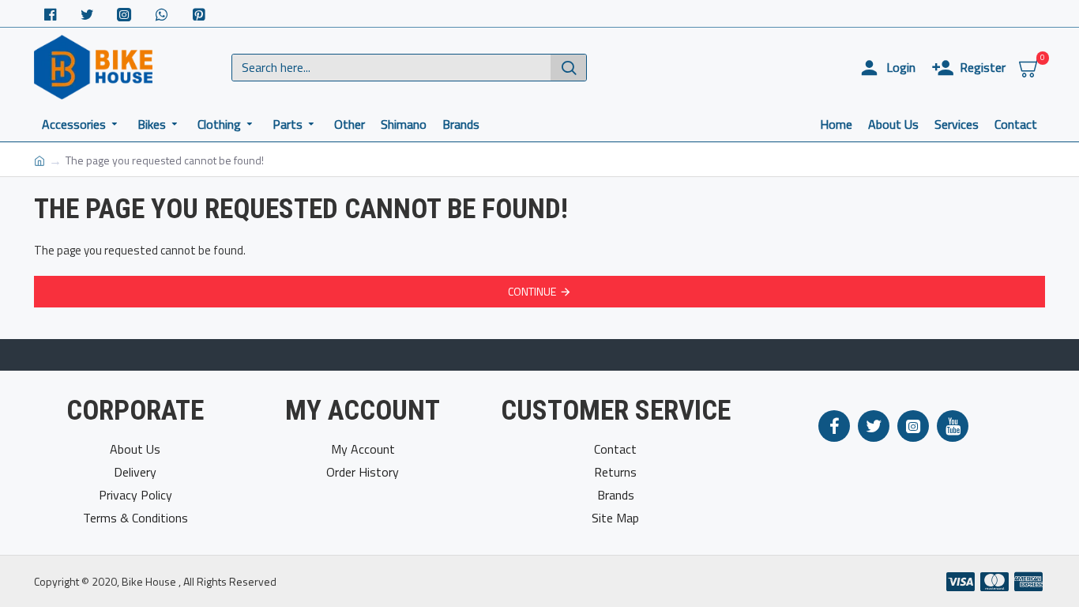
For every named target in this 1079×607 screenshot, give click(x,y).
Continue (532, 291)
